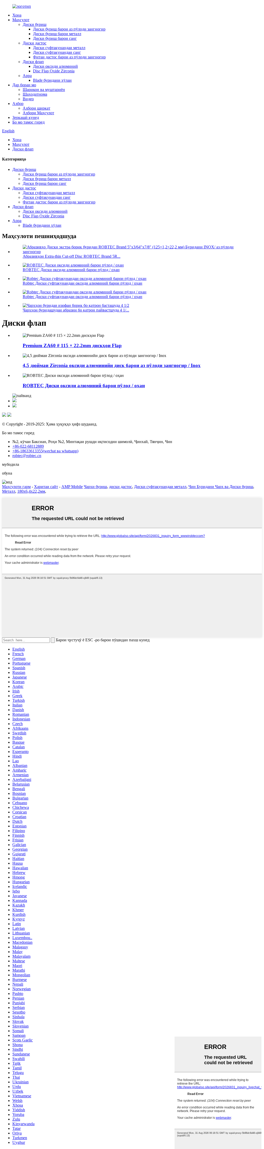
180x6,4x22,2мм (31, 491)
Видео (28, 99)
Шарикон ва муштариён (44, 89)
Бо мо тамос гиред (28, 122)
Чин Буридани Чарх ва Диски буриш (220, 486)
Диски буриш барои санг (55, 38)
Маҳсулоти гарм (16, 486)
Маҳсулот (20, 20)
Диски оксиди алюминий (55, 66)
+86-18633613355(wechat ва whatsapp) (45, 451)
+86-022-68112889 (28, 446)
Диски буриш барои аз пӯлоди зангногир (69, 29)
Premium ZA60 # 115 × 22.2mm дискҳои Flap (72, 345)
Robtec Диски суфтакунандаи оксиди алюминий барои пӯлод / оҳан (82, 283)
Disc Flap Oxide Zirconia (54, 71)
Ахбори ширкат (36, 108)
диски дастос (120, 486)
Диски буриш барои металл (57, 34)
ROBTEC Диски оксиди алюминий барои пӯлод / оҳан (71, 270)
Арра (27, 75)
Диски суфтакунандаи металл (59, 47)
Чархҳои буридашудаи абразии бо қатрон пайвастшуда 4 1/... (76, 310)
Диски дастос (34, 43)
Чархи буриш (95, 486)
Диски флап (33, 61)
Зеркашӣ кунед (25, 117)
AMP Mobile (72, 486)
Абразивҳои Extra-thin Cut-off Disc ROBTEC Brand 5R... (71, 256)
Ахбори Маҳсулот (38, 113)
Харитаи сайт (46, 486)
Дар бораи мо (24, 85)
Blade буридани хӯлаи (52, 80)
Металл (8, 491)
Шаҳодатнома (35, 94)
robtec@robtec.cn (26, 455)
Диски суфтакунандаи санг (57, 52)
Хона (16, 15)
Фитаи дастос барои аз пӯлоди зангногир (69, 57)
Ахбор (17, 103)
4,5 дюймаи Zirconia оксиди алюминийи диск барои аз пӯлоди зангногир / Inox (112, 365)
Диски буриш (34, 24)
